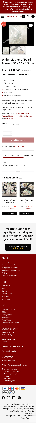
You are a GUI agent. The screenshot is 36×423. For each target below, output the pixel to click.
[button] (31, 25)
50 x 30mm (12, 116)
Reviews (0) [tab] (28, 155)
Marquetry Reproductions (11, 270)
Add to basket (19, 140)
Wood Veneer (7, 320)
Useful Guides (7, 294)
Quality (4, 123)
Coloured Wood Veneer (10, 323)
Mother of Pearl (19, 146)
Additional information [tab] (13, 155)
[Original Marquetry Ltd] (14, 15)
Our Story (5, 262)
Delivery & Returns (8, 309)
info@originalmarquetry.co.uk (15, 365)
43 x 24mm (29, 116)
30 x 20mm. (9, 118)
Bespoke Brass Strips (9, 276)
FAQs (4, 288)
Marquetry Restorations (10, 268)
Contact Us (6, 286)
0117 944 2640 (9, 361)
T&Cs (4, 312)
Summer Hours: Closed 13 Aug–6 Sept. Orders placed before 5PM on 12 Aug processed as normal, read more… (18, 4)
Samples (5, 291)
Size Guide (5, 296)
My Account (6, 299)
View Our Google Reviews (18, 246)
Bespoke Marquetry (9, 265)
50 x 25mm (20, 116)
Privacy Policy (7, 315)
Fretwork (5, 273)
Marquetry (6, 317)
